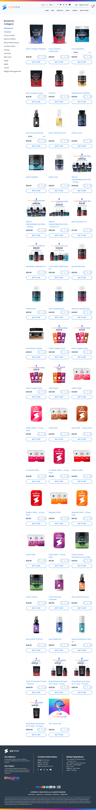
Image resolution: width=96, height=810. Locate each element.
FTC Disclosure (47, 794)
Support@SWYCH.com (47, 766)
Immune (7, 53)
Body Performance (11, 43)
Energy (6, 50)
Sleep (6, 61)
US (52, 5)
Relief (6, 64)
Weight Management (12, 71)
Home (47, 10)
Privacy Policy (31, 794)
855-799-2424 (44, 764)
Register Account (83, 5)
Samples (7, 32)
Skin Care (7, 57)
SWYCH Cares (84, 10)
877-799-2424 (46, 760)
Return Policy (56, 794)
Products (60, 10)
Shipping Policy (64, 794)
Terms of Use (40, 794)
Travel (6, 68)
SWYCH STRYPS (10, 39)
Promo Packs (9, 35)
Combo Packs (9, 46)
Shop (52, 10)
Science (74, 10)
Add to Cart (36, 62)
